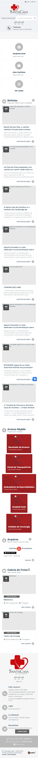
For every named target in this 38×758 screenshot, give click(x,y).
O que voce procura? (8, 18)
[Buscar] (35, 18)
